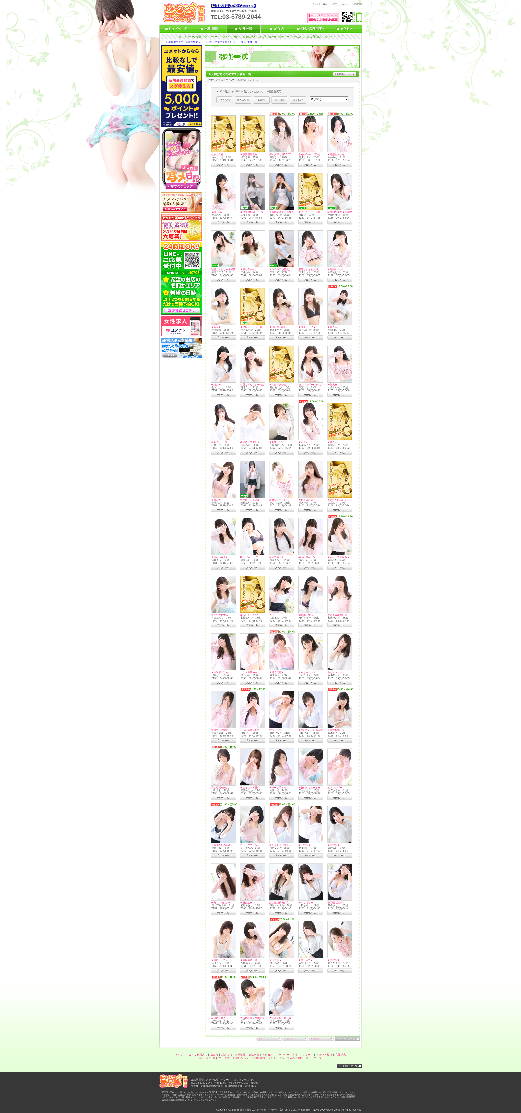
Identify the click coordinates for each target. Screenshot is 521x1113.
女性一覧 (252, 42)
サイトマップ (335, 36)
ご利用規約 (316, 36)
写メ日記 (298, 99)
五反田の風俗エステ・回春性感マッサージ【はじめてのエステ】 (196, 42)
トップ (239, 42)
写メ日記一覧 (207, 1058)
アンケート (213, 36)
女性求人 (251, 36)
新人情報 (226, 1054)
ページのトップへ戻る (347, 1038)
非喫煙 (261, 99)
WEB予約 (224, 1058)
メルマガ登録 (232, 36)
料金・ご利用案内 (196, 1054)
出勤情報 (315, 1038)
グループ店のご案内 (293, 36)
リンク (272, 1058)
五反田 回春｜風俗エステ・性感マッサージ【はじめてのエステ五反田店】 (272, 1109)
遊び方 (214, 1054)
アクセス (267, 1054)
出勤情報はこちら (343, 74)
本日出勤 (280, 99)
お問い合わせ (269, 36)
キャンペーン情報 (191, 36)
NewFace (224, 99)
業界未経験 (243, 99)
